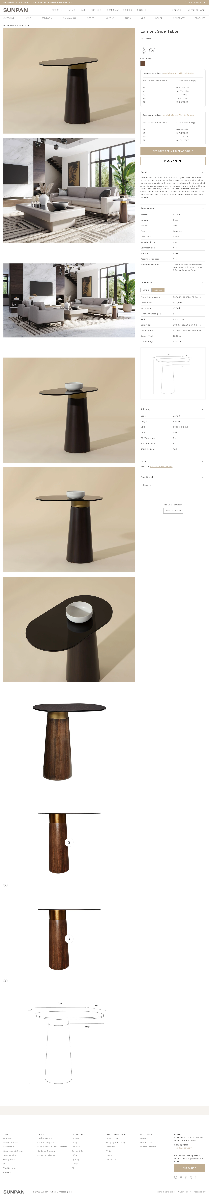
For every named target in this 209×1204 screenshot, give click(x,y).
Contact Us (111, 1159)
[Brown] (142, 63)
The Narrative (9, 1168)
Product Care (146, 1142)
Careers (7, 1172)
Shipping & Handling (116, 1142)
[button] (57, 10)
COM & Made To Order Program (52, 1147)
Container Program (46, 1151)
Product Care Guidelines (161, 466)
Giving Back (9, 1159)
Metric (146, 290)
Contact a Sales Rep (47, 1155)
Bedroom (76, 1147)
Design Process (10, 1142)
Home (6, 25)
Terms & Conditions (165, 1192)
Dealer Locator (197, 2)
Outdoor (75, 1138)
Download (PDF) (173, 511)
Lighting (76, 1159)
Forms (109, 1155)
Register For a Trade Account (173, 151)
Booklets (144, 1138)
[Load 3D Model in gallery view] (5, 885)
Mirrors (75, 1164)
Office (74, 1155)
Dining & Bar (78, 1151)
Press (6, 1164)
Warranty (110, 1147)
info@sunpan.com (183, 1148)
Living (75, 1142)
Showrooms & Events (13, 1151)
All (73, 1168)
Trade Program (45, 1138)
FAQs (108, 1151)
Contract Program (46, 1142)
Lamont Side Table (20, 25)
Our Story (8, 1138)
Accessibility (200, 1192)
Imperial (158, 290)
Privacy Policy (184, 1192)
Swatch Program (148, 1147)
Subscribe (189, 1168)
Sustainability (9, 1155)
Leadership (8, 1147)
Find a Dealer (173, 161)
